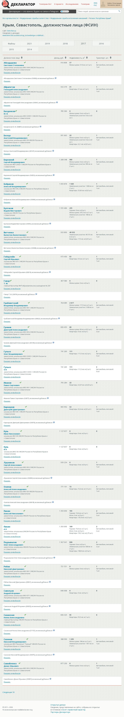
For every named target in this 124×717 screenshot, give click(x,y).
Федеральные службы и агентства (34, 18)
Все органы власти (10, 18)
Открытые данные (58, 705)
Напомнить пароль (114, 5)
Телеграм (85, 4)
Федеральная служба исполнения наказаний (68, 18)
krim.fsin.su (11, 31)
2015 (11, 49)
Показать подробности (12, 73)
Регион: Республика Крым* (100, 18)
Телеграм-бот (45, 4)
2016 (101, 43)
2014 (29, 49)
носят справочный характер (73, 710)
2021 (29, 43)
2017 (83, 43)
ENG (95, 3)
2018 (65, 43)
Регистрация (117, 3)
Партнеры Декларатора (60, 712)
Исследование (72, 4)
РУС (95, 5)
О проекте (58, 4)
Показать (7, 81)
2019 (47, 43)
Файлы (11, 43)
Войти (110, 3)
